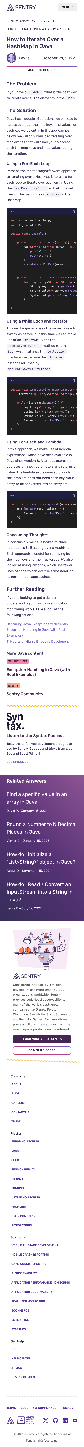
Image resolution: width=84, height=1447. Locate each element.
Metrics (17, 1178)
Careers (18, 1103)
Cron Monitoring (24, 1216)
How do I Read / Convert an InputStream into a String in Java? (40, 892)
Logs (15, 1150)
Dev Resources (23, 1377)
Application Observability (32, 1292)
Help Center (21, 1358)
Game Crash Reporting (28, 1264)
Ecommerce (20, 1310)
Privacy (67, 1408)
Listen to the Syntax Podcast (42, 735)
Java (45, 21)
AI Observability (24, 1273)
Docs (15, 1349)
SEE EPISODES (17, 762)
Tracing (17, 1188)
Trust (15, 1121)
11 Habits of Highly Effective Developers (38, 641)
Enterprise (20, 1320)
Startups (18, 1329)
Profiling (18, 1206)
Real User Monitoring (28, 1301)
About (16, 1084)
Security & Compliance (38, 1408)
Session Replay (23, 1169)
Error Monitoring (25, 1141)
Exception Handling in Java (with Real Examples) (41, 672)
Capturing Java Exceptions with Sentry (37, 624)
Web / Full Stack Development (34, 1245)
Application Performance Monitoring (40, 1282)
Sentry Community (42, 693)
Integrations (21, 1225)
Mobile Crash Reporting (30, 1254)
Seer (15, 1160)
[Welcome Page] (21, 7)
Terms (11, 1408)
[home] (10, 1420)
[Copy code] (73, 211)
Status (16, 1368)
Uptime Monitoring (25, 1197)
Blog (15, 1093)
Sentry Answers (21, 21)
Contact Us (20, 1112)
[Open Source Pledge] (25, 1420)
